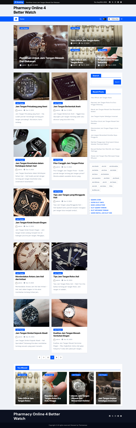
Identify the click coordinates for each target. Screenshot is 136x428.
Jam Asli (104, 166)
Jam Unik (94, 186)
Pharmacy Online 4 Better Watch (30, 10)
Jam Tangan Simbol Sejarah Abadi (31, 333)
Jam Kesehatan (105, 174)
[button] (121, 19)
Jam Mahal (106, 178)
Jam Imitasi (113, 170)
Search (96, 76)
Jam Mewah (116, 178)
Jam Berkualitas (113, 166)
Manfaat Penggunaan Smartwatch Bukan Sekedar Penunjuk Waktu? (105, 143)
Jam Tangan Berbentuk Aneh (67, 106)
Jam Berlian (95, 170)
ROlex (111, 186)
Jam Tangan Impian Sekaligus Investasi (104, 116)
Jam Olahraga (95, 182)
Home (22, 19)
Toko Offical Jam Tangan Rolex (84, 40)
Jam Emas (104, 170)
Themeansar (83, 425)
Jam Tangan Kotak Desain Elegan (30, 222)
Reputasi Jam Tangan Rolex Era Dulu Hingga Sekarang (108, 60)
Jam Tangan (20, 28)
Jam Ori (105, 182)
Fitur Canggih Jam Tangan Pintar (68, 163)
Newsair (73, 425)
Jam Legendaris (96, 178)
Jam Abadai (95, 166)
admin (21, 65)
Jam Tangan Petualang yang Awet (31, 106)
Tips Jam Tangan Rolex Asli (66, 276)
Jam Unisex (103, 186)
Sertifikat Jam (95, 190)
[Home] (16, 19)
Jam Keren (95, 174)
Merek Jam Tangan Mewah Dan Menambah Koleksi (80, 398)
